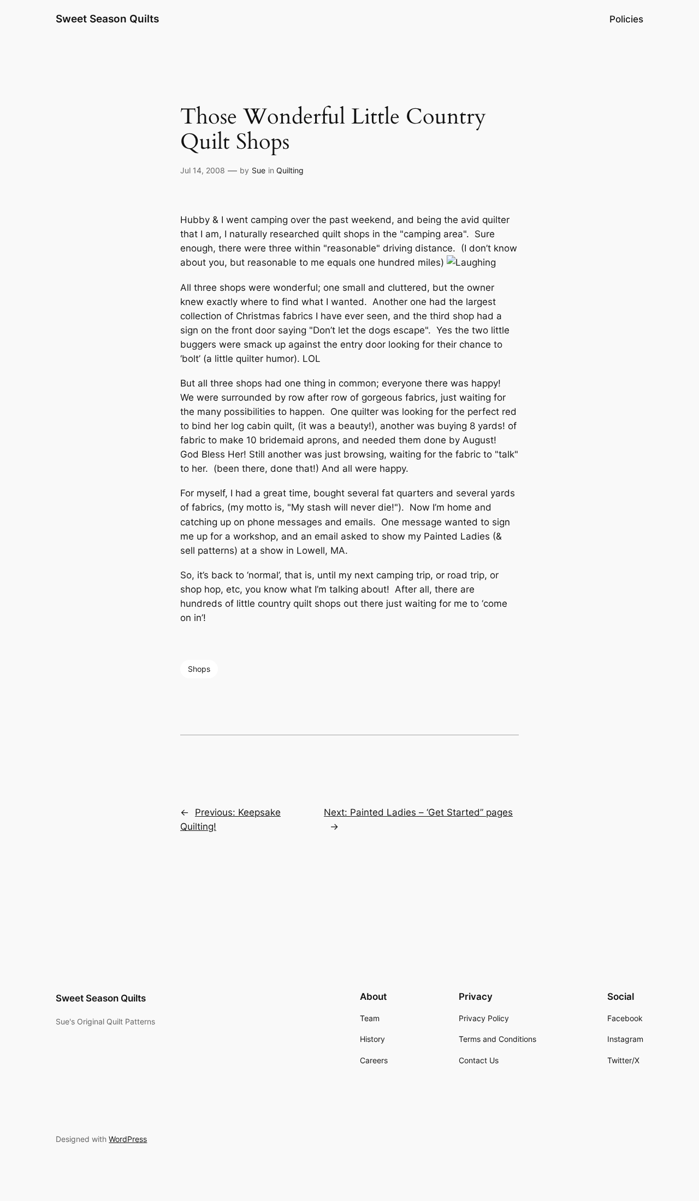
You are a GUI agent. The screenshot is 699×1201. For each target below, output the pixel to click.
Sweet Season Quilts (107, 18)
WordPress (128, 1139)
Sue (258, 170)
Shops (199, 668)
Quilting (290, 170)
